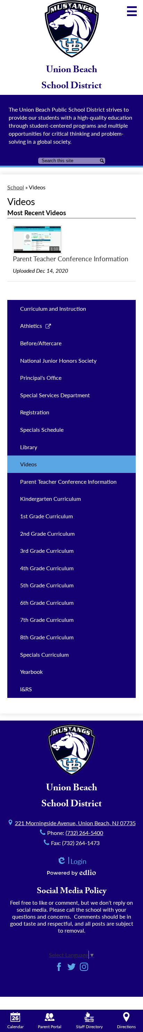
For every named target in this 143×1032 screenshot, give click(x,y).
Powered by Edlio (71, 872)
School (15, 187)
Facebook (59, 967)
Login (71, 861)
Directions (126, 1027)
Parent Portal (49, 1027)
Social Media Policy (72, 892)
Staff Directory (89, 1027)
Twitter (71, 967)
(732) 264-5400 (84, 833)
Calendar (15, 1027)
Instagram (84, 967)
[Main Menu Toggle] (132, 11)
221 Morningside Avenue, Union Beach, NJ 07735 (75, 823)
